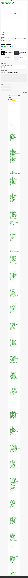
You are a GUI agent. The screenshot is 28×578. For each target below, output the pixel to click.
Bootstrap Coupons (12, 155)
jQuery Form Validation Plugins (14, 451)
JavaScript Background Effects (14, 409)
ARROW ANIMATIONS (13, 132)
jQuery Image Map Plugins (13, 459)
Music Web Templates (13, 498)
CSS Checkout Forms (13, 241)
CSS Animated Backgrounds (13, 214)
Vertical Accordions (12, 558)
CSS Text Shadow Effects (13, 344)
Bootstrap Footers (12, 159)
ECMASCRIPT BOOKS (13, 356)
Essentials (11, 361)
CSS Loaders (12, 291)
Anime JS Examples (12, 131)
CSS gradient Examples (13, 272)
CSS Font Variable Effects (13, 263)
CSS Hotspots (12, 279)
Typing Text (11, 554)
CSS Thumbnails (12, 346)
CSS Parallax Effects (13, 312)
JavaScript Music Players (13, 419)
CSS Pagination (12, 309)
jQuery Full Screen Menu (13, 452)
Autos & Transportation (13, 137)
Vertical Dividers (12, 560)
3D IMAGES (11, 124)
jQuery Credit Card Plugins (13, 447)
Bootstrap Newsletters (13, 171)
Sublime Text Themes (13, 546)
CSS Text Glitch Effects (13, 343)
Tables (11, 547)
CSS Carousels (12, 239)
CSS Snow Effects (12, 328)
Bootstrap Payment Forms (13, 176)
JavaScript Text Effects (8, 2)
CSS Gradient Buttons (13, 271)
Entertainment (12, 360)
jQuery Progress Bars (13, 478)
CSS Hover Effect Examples (13, 280)
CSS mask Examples (13, 294)
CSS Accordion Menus (13, 212)
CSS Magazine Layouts (13, 293)
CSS (10, 209)
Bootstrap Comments (13, 152)
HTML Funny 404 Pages (13, 389)
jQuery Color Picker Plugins (13, 443)
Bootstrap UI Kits (12, 196)
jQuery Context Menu (13, 445)
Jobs (11, 432)
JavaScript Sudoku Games (13, 426)
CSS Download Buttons (13, 255)
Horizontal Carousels (13, 372)
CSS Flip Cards (12, 261)
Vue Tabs (11, 571)
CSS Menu (11, 297)
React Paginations (12, 521)
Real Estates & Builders (13, 533)
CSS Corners (11, 248)
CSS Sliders (11, 326)
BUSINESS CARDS (12, 198)
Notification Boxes (12, 502)
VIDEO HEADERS (12, 564)
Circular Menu (12, 203)
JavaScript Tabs (12, 428)
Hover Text (11, 379)
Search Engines (12, 537)
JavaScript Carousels (13, 412)
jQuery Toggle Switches (13, 489)
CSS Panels (11, 310)
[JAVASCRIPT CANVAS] (3, 54)
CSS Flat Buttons (12, 259)
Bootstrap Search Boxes (13, 182)
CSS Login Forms (12, 292)
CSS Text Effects (12, 341)
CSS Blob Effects (12, 224)
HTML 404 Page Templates (13, 380)
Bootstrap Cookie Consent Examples (15, 153)
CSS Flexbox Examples (13, 260)
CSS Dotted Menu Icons (13, 254)
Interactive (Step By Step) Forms (14, 403)
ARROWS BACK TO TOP (13, 134)
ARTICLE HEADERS (12, 136)
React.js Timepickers (13, 532)
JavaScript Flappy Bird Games (14, 413)
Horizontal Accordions (13, 371)
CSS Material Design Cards (13, 296)
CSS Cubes (11, 250)
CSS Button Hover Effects (13, 233)
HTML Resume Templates (13, 391)
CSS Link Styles (12, 288)
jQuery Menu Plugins (12, 466)
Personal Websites (12, 506)
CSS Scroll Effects (12, 321)
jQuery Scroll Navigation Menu (14, 481)
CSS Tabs (11, 339)
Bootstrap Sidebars (12, 185)
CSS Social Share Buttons (13, 330)
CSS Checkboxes (12, 240)
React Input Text (12, 515)
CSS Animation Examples (13, 215)
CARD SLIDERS (12, 202)
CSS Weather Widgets (13, 355)
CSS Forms (11, 264)
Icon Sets (11, 395)
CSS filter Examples (12, 257)
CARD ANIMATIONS (12, 199)
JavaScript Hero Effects (13, 414)
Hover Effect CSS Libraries (13, 377)
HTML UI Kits (12, 393)
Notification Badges (12, 501)
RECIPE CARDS (12, 534)
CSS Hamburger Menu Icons (13, 274)
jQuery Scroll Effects (12, 480)
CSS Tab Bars (12, 337)
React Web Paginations (13, 524)
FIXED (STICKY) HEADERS (13, 362)
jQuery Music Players (13, 468)
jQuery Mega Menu (12, 465)
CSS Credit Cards (12, 249)
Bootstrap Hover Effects (13, 164)
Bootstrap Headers (12, 163)
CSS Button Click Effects (13, 232)
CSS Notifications (12, 306)
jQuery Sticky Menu (12, 487)
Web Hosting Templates (13, 572)
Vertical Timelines (12, 562)
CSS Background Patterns (13, 219)
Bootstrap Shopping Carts (13, 184)
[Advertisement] (14, 25)
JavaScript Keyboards (13, 416)
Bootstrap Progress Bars (13, 179)
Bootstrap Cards (12, 148)
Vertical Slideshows (12, 561)
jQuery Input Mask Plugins (13, 460)
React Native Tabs (12, 519)
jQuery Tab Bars (12, 488)
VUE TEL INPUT (7, 56)
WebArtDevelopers (9, 65)
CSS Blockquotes (12, 225)
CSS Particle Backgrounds (13, 313)
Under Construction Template (14, 556)
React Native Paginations (13, 518)
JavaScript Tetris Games (13, 429)
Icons (11, 396)
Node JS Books (12, 500)
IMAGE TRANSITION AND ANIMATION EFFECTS (13, 402)
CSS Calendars (12, 237)
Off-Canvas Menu (12, 503)
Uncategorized (12, 555)
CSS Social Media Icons (13, 329)
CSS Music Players (12, 304)
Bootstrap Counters (12, 154)
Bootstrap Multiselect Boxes (14, 170)
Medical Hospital (12, 491)
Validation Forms (12, 557)
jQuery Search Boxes (13, 482)
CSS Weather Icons (12, 354)
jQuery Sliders (12, 486)
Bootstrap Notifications (13, 172)
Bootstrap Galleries (12, 161)
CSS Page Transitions (13, 308)
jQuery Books (12, 435)
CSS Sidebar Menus (12, 325)
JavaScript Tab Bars (12, 427)
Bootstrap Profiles (12, 178)
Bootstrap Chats (12, 150)
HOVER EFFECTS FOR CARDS (14, 378)
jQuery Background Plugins (13, 434)
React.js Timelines (12, 531)
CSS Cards (11, 238)
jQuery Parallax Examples (13, 476)
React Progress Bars (13, 522)
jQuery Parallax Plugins (13, 477)
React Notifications (12, 520)
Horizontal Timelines (13, 375)
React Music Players (13, 517)
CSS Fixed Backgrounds (13, 258)
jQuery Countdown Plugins (13, 446)
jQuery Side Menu (12, 485)
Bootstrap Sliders (12, 186)
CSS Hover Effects (12, 281)
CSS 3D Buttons (12, 210)
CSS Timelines (12, 347)
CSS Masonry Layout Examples (14, 295)
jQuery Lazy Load (12, 463)
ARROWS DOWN (12, 135)
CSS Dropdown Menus (13, 256)
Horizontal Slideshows (13, 374)
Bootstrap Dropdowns (13, 158)
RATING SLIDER (21, 56)
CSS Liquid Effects (12, 289)
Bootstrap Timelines (12, 193)
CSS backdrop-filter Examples (14, 218)
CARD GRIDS (12, 200)
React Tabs (11, 523)
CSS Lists (11, 290)
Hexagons (11, 370)
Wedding (11, 573)
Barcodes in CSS (12, 138)
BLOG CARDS (12, 141)
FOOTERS (11, 364)
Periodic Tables (12, 505)
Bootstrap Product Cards (13, 177)
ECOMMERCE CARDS (13, 357)
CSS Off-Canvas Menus (13, 307)
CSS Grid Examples (12, 273)
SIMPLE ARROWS (12, 538)
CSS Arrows (11, 217)
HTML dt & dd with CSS (13, 387)
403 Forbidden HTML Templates (14, 125)
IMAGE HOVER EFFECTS (13, 397)
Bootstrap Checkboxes (13, 151)
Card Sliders (11, 201)
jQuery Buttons (12, 436)
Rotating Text (12, 536)
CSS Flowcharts (12, 262)
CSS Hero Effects (12, 276)
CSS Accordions (12, 213)
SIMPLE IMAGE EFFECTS (13, 540)
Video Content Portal (13, 563)
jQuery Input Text (12, 461)
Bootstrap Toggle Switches (13, 195)
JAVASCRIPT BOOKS (13, 410)
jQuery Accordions (12, 433)
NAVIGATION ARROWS (13, 499)
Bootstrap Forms (12, 160)
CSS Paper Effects (12, 311)
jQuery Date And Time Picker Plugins (15, 448)
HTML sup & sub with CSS (13, 392)
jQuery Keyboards (12, 462)
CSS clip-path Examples (13, 242)
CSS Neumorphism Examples (14, 305)
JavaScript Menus (12, 418)
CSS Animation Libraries (13, 216)
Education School (12, 359)
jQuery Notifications (12, 469)
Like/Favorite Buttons (13, 490)
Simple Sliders (12, 541)
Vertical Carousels (12, 559)
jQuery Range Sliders (13, 479)
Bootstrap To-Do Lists (13, 194)
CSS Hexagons (12, 277)
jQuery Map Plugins (12, 464)
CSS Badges (11, 223)
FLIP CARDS (11, 363)
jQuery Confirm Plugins (13, 444)
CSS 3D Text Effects (12, 211)
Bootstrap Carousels (12, 149)
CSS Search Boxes (12, 322)
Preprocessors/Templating (13, 508)
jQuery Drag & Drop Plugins (13, 449)
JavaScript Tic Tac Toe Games (14, 431)
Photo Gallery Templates (13, 507)
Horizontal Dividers (12, 373)
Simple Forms (12, 539)
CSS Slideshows (12, 327)
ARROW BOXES (12, 133)
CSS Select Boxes (12, 323)
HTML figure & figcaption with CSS (14, 388)
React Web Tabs (12, 525)
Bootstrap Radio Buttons (13, 181)
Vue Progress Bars (12, 570)
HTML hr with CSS (12, 390)
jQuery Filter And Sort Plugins (14, 450)
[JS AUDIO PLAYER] (16, 54)
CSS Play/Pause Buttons (13, 314)
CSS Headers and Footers (13, 275)
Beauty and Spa (12, 140)
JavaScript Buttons (12, 411)
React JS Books (12, 516)
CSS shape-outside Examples (14, 324)
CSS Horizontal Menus (13, 278)
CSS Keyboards (12, 287)
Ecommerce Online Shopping (14, 358)
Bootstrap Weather (12, 197)
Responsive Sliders (12, 535)
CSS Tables (11, 338)
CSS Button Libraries (13, 234)
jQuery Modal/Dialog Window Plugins (15, 467)
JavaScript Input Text (13, 415)
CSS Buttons (11, 235)
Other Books (11, 504)
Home (3, 2)
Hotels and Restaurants (13, 376)
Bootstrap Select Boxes (13, 183)
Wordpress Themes (12, 574)
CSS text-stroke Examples (13, 345)
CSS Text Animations (13, 340)
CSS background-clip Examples (14, 222)
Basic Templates (12, 139)
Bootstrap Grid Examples (13, 162)
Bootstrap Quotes (12, 180)
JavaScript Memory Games (13, 417)
